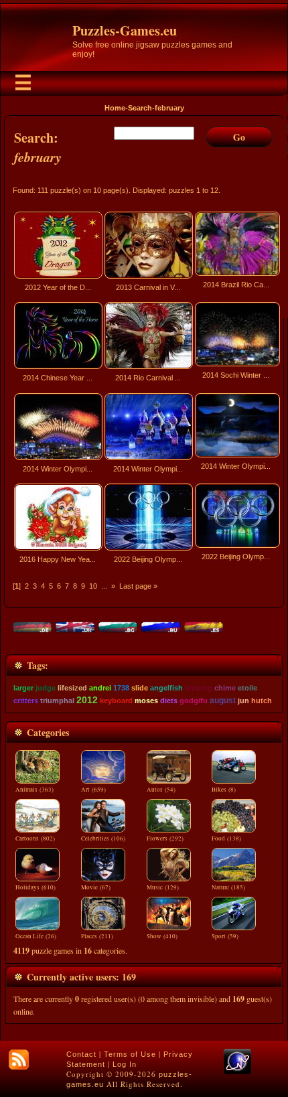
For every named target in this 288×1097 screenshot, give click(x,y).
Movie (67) (96, 887)
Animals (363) (34, 790)
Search (140, 108)
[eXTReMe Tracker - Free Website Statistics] (237, 1072)
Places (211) (97, 936)
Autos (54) (161, 790)
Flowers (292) (165, 838)
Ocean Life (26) (35, 936)
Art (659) (93, 790)
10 (93, 586)
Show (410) (162, 936)
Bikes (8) (224, 790)
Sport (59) (225, 936)
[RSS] (18, 1059)
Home (114, 108)
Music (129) (163, 887)
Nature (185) (228, 887)
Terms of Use (130, 1054)
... (104, 586)
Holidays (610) (35, 887)
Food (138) (226, 838)
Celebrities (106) (103, 838)
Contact (81, 1054)
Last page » (138, 586)
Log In (125, 1064)
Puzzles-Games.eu (124, 30)
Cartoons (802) (35, 838)
